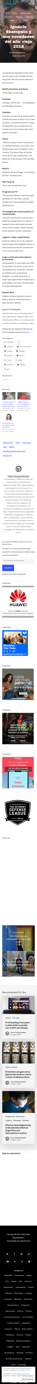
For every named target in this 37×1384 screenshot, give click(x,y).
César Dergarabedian (18, 53)
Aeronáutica (19, 1275)
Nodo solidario (27, 1329)
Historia (20, 1311)
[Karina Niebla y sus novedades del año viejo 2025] (8, 417)
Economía (8, 1299)
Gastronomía (25, 13)
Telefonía (25, 1120)
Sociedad (20, 1353)
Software (29, 1353)
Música (19, 17)
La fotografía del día (11, 1317)
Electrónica (20, 1117)
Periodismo (10, 1335)
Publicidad (10, 1341)
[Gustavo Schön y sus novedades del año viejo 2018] (18, 964)
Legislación (26, 1323)
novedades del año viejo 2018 (14, 451)
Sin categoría (9, 1353)
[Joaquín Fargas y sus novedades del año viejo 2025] (24, 396)
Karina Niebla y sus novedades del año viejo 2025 (8, 425)
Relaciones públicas (23, 1341)
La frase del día (27, 1317)
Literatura (8, 17)
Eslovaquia (27, 443)
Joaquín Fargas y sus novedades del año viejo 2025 (23, 404)
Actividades (8, 1275)
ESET (18, 443)
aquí (11, 83)
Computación (10, 1117)
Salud (18, 1347)
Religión (10, 1347)
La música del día (13, 1323)
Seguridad (26, 1347)
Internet (29, 1311)
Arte (8, 13)
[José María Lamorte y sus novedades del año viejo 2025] (8, 396)
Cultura (8, 1018)
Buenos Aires (8, 443)
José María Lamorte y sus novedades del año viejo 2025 (8, 404)
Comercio (27, 1281)
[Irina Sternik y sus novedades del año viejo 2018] (18, 938)
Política (28, 1335)
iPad (4, 447)
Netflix (12, 447)
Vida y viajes (23, 1382)
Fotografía (25, 1305)
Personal (20, 1335)
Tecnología (17, 1120)
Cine (15, 13)
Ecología (28, 1293)
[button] (33, 4)
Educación (18, 1299)
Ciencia (14, 1281)
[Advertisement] (18, 903)
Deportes (8, 1293)
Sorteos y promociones (14, 1359)
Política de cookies (27, 1375)
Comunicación (20, 1287)
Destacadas (18, 1293)
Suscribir (8, 568)
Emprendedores (13, 1305)
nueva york (7, 456)
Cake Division (24, 1241)
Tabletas (29, 17)
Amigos (29, 1275)
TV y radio (23, 21)
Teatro (12, 21)
